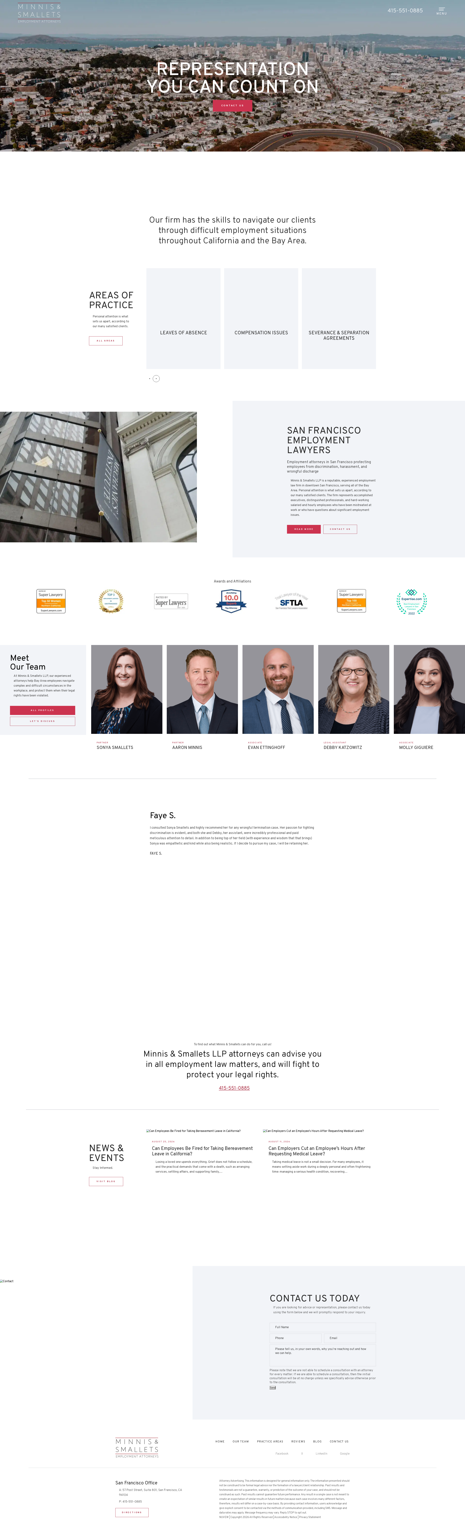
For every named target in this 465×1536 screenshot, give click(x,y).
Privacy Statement (310, 1517)
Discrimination (261, 318)
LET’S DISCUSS (42, 721)
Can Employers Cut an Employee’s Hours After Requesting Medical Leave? (316, 1151)
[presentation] (114, 842)
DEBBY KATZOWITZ (343, 748)
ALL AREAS (106, 340)
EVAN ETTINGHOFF (266, 748)
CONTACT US (232, 105)
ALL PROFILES (42, 710)
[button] (149, 378)
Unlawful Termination (339, 318)
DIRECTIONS (132, 1512)
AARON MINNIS (187, 748)
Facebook (282, 1454)
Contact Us (232, 979)
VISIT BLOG (106, 1181)
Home (220, 1442)
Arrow (100, 755)
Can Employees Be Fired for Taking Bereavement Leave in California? (202, 1151)
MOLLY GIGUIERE (416, 748)
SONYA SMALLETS (115, 748)
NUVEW (224, 1517)
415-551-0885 (405, 11)
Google (345, 1454)
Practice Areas (270, 1442)
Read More (303, 529)
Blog (317, 1442)
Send (272, 1387)
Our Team (241, 1442)
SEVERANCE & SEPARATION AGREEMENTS (183, 318)
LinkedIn (321, 1454)
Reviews (298, 1442)
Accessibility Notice (285, 1517)
